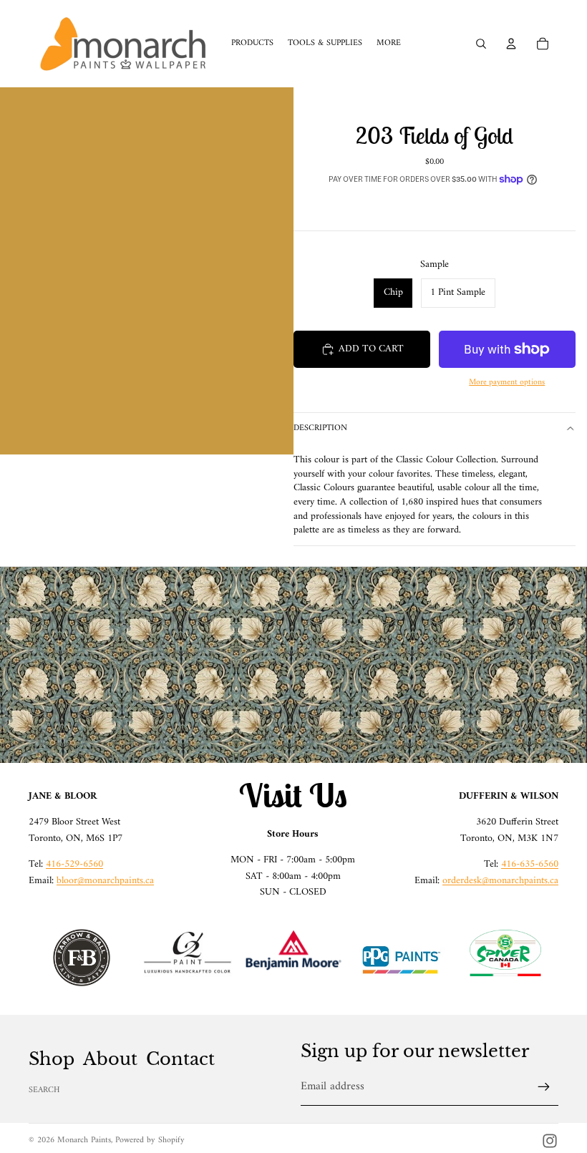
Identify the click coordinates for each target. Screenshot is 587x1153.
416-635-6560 (529, 864)
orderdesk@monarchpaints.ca (500, 881)
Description (320, 428)
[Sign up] (544, 1087)
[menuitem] (388, 44)
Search (44, 1090)
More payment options (507, 382)
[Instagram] (549, 1140)
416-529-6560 (74, 864)
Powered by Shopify (150, 1140)
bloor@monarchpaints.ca (105, 881)
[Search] (481, 43)
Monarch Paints (84, 1140)
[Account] (511, 43)
